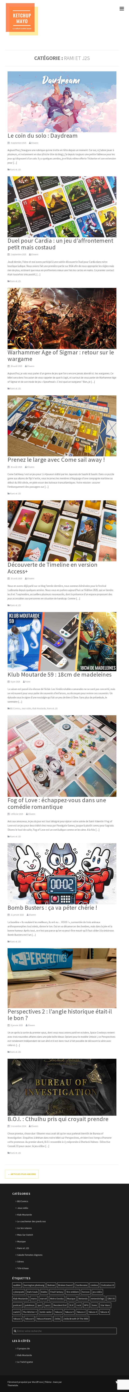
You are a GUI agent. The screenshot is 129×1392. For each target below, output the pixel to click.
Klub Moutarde (39, 708)
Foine (27, 681)
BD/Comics (15, 708)
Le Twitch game (25, 1361)
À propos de (23, 1348)
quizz (47, 1305)
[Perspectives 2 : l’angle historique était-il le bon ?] (62, 977)
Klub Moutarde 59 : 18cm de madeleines (60, 674)
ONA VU (111, 1298)
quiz (40, 1305)
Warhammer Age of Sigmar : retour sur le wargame (61, 356)
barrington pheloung (34, 1285)
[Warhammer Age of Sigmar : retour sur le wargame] (62, 318)
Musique (21, 1241)
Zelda (57, 1318)
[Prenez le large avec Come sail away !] (62, 425)
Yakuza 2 (81, 1311)
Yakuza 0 (69, 1311)
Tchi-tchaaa (23, 1268)
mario (34, 1298)
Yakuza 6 (29, 1318)
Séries (20, 1261)
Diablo (44, 1291)
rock (79, 1305)
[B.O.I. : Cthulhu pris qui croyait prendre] (62, 1086)
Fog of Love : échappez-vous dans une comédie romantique (57, 803)
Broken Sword (65, 1285)
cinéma (94, 1285)
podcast (17, 1305)
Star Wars (105, 1305)
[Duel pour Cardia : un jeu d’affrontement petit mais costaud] (62, 206)
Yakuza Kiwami (44, 1318)
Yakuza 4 (104, 1311)
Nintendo (83, 1298)
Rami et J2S (15, 169)
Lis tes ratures (24, 1228)
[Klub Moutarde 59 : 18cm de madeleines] (62, 641)
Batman (51, 1285)
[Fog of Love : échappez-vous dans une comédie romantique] (62, 755)
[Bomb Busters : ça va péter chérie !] (62, 873)
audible (17, 1285)
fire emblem (73, 1291)
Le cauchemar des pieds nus (31, 1221)
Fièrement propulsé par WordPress (25, 1381)
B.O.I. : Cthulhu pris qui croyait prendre (58, 1119)
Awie (55, 1381)
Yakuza (58, 1311)
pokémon (29, 1305)
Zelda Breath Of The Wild (75, 1318)
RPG (86, 1305)
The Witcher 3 (30, 1311)
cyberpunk (18, 1291)
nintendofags (97, 1298)
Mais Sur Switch (25, 1234)
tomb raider (46, 1311)
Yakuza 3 (93, 1311)
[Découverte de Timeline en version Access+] (62, 530)
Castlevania (81, 1285)
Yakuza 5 (17, 1318)
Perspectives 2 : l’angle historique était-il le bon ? (60, 1015)
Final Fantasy (56, 1291)
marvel (43, 1298)
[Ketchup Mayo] (22, 18)
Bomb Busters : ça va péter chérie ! (52, 907)
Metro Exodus (57, 1298)
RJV (71, 1305)
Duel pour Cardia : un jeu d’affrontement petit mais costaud (60, 244)
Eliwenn (34, 143)
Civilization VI (107, 1285)
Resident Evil (60, 1305)
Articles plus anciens (22, 1174)
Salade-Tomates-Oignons (29, 1254)
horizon (86, 1291)
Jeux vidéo (26, 708)
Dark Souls (32, 1291)
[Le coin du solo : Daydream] (62, 101)
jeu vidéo (97, 1291)
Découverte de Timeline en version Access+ (53, 568)
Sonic (94, 1305)
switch (16, 1311)
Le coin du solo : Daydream (43, 135)
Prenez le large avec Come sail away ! (56, 459)
